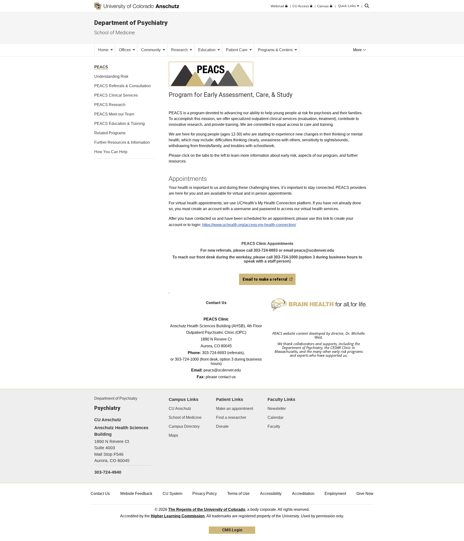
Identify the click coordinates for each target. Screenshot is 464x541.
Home (103, 50)
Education (207, 50)
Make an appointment (234, 408)
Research (180, 50)
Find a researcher (231, 417)
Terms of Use (238, 493)
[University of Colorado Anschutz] (136, 6)
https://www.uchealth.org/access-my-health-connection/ (249, 225)
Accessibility (271, 493)
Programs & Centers (276, 50)
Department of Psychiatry (115, 398)
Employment (335, 493)
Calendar (275, 417)
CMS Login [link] (232, 530)
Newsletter (277, 408)
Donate (222, 426)
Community (151, 50)
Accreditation (303, 493)
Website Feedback (136, 493)
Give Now (364, 493)
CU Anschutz (180, 408)
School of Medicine (114, 33)
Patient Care (237, 50)
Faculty (274, 426)
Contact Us (100, 493)
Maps (173, 435)
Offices (125, 50)
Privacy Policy (204, 493)
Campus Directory (184, 426)
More (358, 50)
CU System (172, 493)
